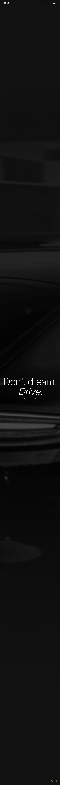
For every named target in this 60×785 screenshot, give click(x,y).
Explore (30, 406)
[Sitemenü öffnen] (54, 3)
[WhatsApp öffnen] (56, 781)
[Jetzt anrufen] (52, 781)
